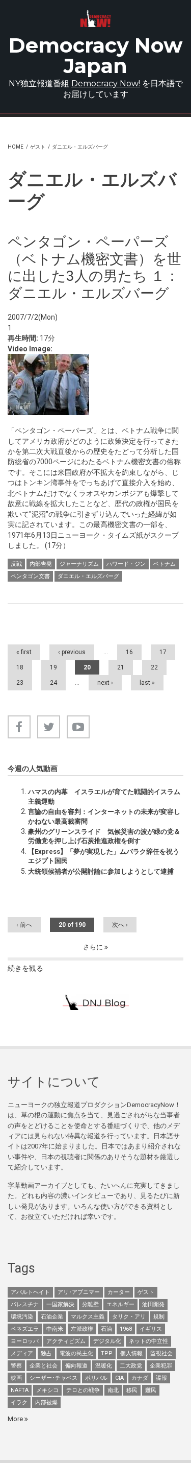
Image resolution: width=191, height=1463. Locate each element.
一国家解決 (60, 1304)
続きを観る (25, 968)
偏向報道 (76, 1365)
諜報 (161, 1378)
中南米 (54, 1329)
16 (129, 652)
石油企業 (52, 1316)
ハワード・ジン (126, 564)
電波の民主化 (76, 1353)
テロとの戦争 (83, 1390)
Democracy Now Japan (95, 55)
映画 (16, 1378)
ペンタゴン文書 (30, 576)
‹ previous (72, 652)
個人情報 (131, 1353)
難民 (150, 1390)
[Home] (95, 18)
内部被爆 (46, 1402)
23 (19, 682)
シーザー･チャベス (53, 1378)
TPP (107, 1353)
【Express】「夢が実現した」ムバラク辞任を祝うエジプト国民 (103, 856)
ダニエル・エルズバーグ (88, 576)
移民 (132, 1390)
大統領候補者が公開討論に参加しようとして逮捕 (101, 871)
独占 (46, 1353)
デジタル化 (107, 1341)
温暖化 (103, 1365)
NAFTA (20, 1390)
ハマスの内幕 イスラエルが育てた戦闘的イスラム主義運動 (104, 796)
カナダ (139, 1378)
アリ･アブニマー (79, 1292)
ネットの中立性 (148, 1341)
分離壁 (90, 1304)
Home (15, 147)
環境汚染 (22, 1316)
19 (53, 667)
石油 (106, 1329)
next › (105, 682)
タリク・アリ (129, 1316)
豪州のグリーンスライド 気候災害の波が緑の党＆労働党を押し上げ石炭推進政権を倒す (104, 836)
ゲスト (37, 147)
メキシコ (47, 1390)
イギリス (151, 1329)
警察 (16, 1365)
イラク (19, 1402)
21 (120, 667)
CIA (119, 1378)
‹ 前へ (24, 924)
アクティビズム (66, 1341)
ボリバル (96, 1378)
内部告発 (41, 564)
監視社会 (161, 1353)
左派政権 (82, 1329)
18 (19, 667)
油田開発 (153, 1304)
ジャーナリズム (79, 564)
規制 (159, 1316)
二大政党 (131, 1365)
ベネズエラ (25, 1329)
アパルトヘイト (30, 1292)
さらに (93, 947)
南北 (113, 1390)
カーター (118, 1292)
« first (24, 652)
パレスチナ (25, 1304)
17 (163, 652)
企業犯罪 (161, 1365)
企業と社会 (44, 1365)
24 (53, 682)
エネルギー (120, 1304)
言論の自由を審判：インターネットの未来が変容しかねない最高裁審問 (104, 816)
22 (154, 667)
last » (147, 682)
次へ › (120, 924)
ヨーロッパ (25, 1341)
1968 (126, 1329)
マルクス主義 (87, 1316)
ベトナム (164, 564)
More (16, 1419)
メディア (22, 1353)
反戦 (16, 564)
